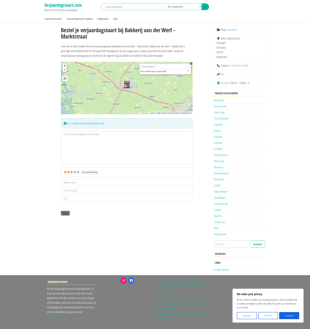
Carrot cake (219, 112)
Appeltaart (219, 100)
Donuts (217, 131)
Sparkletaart (220, 198)
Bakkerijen (103, 18)
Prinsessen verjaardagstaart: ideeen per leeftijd (180, 280)
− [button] (65, 69)
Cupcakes (218, 124)
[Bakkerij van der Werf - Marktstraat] (127, 84)
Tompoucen (219, 222)
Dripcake (218, 137)
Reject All (268, 315)
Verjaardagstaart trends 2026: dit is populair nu (179, 297)
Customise (247, 315)
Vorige (65, 213)
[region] (268, 306)
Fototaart (218, 143)
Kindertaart (219, 161)
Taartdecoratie (221, 204)
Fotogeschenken (221, 269)
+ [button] (65, 65)
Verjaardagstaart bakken (80, 18)
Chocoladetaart (221, 118)
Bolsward (232, 30)
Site (223, 74)
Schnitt (217, 185)
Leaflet (152, 113)
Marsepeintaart (221, 173)
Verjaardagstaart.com (63, 5)
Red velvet (219, 179)
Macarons (218, 167)
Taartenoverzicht (53, 18)
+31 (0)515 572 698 (239, 66)
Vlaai (216, 228)
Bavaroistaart (220, 106)
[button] (240, 83)
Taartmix (218, 216)
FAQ (115, 18)
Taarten (217, 210)
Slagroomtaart (220, 191)
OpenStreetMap (174, 113)
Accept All (289, 315)
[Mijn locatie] (165, 71)
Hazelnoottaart (221, 155)
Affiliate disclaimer (55, 317)
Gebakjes (218, 149)
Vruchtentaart (220, 234)
